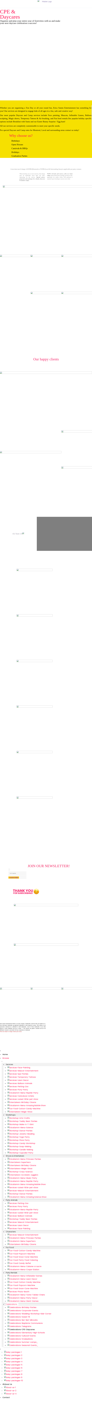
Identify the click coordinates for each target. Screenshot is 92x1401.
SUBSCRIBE (14, 877)
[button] (2, 533)
